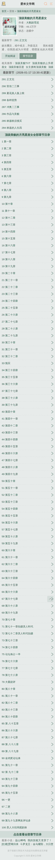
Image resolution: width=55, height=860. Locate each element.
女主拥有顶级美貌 (36, 67)
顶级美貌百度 (16, 67)
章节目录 (28, 56)
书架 (3, 4)
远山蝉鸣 (20, 840)
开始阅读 (10, 56)
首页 (4, 11)
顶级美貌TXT (22, 63)
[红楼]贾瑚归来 (10, 844)
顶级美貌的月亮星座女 (29, 11)
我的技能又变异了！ (40, 840)
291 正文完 (20, 40)
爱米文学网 (27, 3)
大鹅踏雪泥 (32, 22)
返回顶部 (50, 599)
